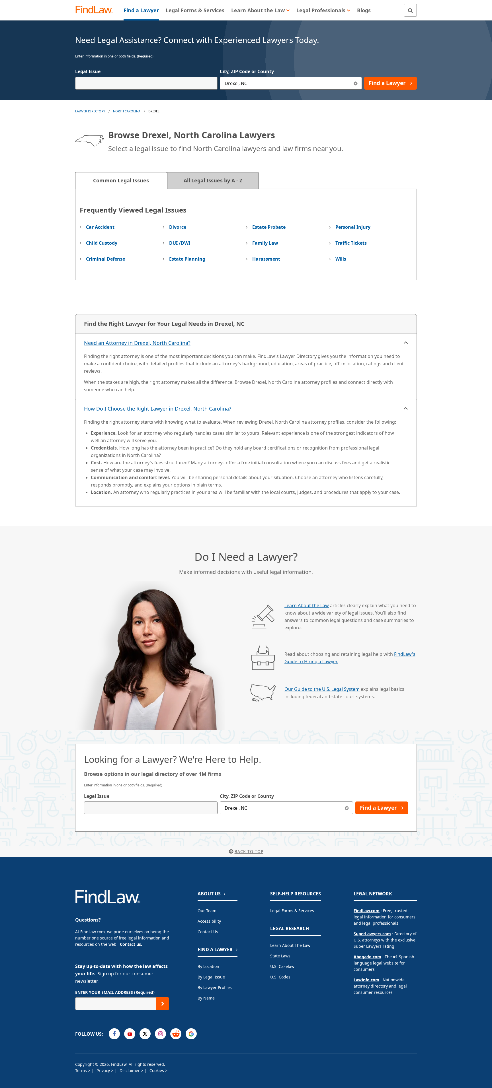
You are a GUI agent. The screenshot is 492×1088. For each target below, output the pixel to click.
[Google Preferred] (191, 1033)
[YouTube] (129, 1033)
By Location (208, 966)
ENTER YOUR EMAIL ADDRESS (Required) (115, 992)
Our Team (207, 910)
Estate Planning (187, 259)
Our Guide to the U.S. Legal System (322, 689)
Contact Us (208, 931)
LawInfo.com (366, 979)
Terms (81, 1070)
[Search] (410, 10)
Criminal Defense (105, 259)
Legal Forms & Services (292, 910)
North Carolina (126, 111)
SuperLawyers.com (372, 933)
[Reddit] (175, 1033)
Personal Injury (352, 227)
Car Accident (100, 227)
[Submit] (162, 1003)
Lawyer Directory (90, 111)
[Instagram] (160, 1033)
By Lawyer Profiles (215, 987)
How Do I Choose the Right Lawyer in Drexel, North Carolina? (157, 408)
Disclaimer (130, 1070)
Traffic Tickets (351, 243)
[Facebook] (114, 1033)
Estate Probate (269, 227)
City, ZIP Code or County (247, 71)
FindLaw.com (367, 910)
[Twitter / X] (145, 1033)
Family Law (265, 243)
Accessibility (209, 921)
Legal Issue (88, 71)
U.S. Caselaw (282, 966)
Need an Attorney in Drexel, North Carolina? (137, 342)
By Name (206, 998)
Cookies (157, 1070)
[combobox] (146, 83)
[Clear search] (346, 807)
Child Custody (101, 243)
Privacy (104, 1070)
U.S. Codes (280, 977)
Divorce (177, 227)
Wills (340, 259)
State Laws (280, 956)
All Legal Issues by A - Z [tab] (213, 180)
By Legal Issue (211, 977)
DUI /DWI (179, 243)
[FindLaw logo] (96, 10)
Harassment (266, 259)
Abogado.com (367, 956)
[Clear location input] (355, 83)
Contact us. (131, 944)
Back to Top (249, 851)
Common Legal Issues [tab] (121, 180)
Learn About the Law (306, 605)
